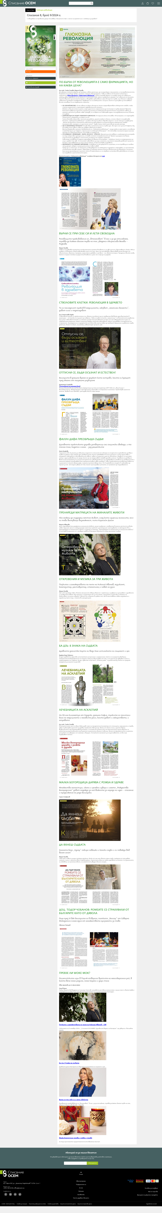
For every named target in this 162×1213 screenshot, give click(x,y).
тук (103, 156)
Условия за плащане (22, 1204)
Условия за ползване (151, 1188)
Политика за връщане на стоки (37, 1204)
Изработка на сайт (151, 1204)
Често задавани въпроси (81, 1198)
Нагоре (81, 1174)
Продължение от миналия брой (70, 386)
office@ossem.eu (19, 1188)
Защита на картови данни (84, 1204)
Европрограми (81, 1181)
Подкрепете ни (81, 1184)
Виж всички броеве (33, 87)
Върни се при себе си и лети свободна (73, 1100)
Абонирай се (32, 83)
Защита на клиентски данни (68, 1204)
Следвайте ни (7, 1191)
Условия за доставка (53, 1204)
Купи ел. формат (33, 78)
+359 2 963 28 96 (8, 1188)
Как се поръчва (153, 1192)
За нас (81, 1188)
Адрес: (5, 1182)
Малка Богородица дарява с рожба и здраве (75, 1138)
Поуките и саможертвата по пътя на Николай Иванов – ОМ (82, 1025)
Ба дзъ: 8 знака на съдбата (69, 1063)
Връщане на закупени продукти (147, 1195)
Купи (29, 71)
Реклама (81, 1191)
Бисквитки (81, 1195)
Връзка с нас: (6, 1186)
